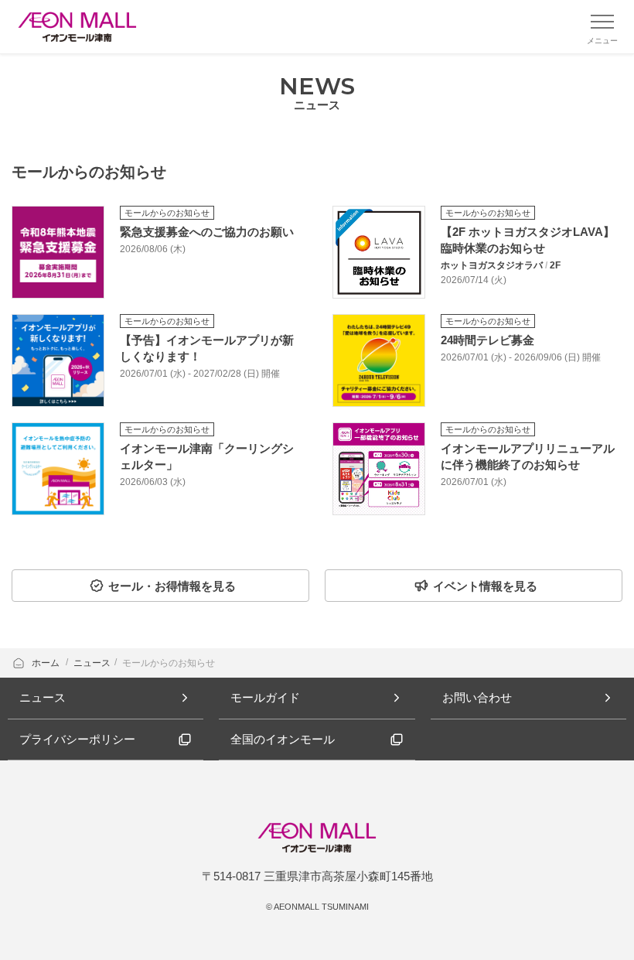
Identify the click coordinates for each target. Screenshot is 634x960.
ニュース (92, 663)
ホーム (47, 663)
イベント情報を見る (485, 586)
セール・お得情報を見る (172, 586)
